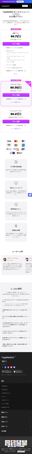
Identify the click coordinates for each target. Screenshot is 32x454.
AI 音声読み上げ (5, 393)
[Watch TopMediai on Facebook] (5, 367)
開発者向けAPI (5, 407)
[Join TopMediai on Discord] (14, 367)
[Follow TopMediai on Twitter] (2, 367)
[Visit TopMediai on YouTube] (11, 367)
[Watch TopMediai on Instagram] (8, 367)
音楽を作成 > (20, 1)
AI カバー (3, 397)
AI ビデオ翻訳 (5, 404)
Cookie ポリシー (27, 450)
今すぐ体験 (16, 44)
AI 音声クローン (5, 400)
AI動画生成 (4, 386)
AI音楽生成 (4, 389)
